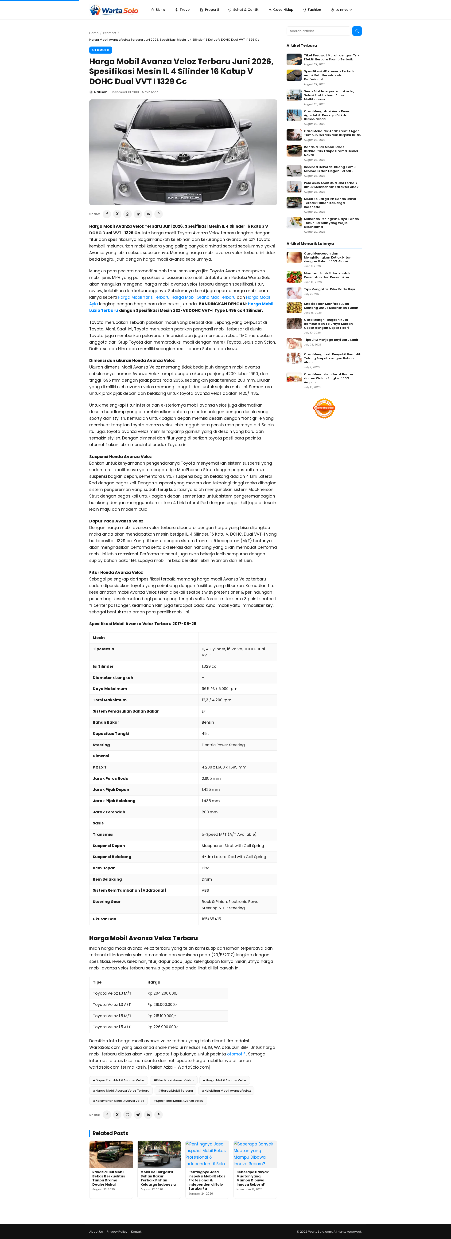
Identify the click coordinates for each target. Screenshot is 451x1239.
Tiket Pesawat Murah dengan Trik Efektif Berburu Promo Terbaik (331, 58)
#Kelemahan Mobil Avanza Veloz (118, 1100)
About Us (96, 1231)
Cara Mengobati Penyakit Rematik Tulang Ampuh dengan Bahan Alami (332, 359)
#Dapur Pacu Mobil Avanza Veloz (118, 1080)
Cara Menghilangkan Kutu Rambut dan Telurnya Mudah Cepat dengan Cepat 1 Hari (328, 324)
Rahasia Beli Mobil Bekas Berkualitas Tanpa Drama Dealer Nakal (108, 1178)
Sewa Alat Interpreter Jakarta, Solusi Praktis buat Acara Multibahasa (329, 96)
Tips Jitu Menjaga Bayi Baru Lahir (331, 340)
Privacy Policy (117, 1231)
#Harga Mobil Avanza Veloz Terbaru (121, 1090)
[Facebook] (107, 214)
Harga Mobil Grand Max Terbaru (203, 297)
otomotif (236, 1054)
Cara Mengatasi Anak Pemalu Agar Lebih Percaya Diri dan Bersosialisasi (329, 116)
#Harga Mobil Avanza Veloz (224, 1080)
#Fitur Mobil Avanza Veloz (173, 1080)
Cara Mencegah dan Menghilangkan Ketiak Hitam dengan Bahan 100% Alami (328, 258)
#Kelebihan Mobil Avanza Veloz (226, 1090)
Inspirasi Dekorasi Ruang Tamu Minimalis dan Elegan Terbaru (330, 169)
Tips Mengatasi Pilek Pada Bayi (329, 289)
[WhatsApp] (127, 214)
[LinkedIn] (148, 214)
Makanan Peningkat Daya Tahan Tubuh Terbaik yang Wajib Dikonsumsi (331, 223)
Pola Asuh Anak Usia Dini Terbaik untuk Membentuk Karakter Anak (331, 185)
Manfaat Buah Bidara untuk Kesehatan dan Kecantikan (327, 275)
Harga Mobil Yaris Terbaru (144, 297)
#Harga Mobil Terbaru (175, 1090)
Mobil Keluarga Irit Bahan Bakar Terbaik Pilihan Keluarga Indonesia (158, 1178)
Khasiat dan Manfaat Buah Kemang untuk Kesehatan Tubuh (331, 306)
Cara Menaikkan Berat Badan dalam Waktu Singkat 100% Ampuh (328, 378)
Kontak (136, 1231)
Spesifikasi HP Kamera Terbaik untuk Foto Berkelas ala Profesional (329, 76)
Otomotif (109, 33)
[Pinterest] (158, 214)
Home (94, 33)
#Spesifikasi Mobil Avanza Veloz (178, 1100)
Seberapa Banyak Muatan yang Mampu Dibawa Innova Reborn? (253, 1178)
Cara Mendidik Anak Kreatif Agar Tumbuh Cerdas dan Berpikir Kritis (332, 133)
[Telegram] (138, 214)
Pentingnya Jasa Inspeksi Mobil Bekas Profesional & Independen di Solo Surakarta (206, 1180)
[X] (117, 214)
